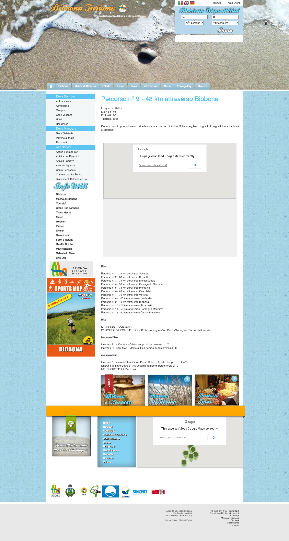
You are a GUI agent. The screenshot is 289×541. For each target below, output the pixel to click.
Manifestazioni (64, 248)
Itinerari (60, 230)
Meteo (59, 217)
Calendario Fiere (65, 253)
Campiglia (109, 430)
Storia (167, 86)
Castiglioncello (111, 438)
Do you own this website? (172, 437)
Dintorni (202, 86)
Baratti (107, 422)
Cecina (107, 442)
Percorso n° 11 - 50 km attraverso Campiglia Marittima (132, 308)
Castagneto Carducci (115, 434)
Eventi (120, 86)
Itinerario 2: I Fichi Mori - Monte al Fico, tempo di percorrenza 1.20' (139, 347)
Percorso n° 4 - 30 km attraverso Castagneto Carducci (132, 284)
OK (214, 437)
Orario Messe (63, 212)
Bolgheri (107, 426)
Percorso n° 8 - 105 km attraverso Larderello (126, 298)
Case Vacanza (64, 114)
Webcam (61, 221)
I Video (60, 226)
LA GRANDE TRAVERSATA (116, 326)
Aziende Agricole (65, 165)
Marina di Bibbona (85, 86)
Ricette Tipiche (64, 244)
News (134, 86)
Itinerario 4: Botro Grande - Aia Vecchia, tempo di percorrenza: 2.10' (140, 365)
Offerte (106, 86)
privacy (235, 525)
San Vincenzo (111, 450)
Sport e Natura (64, 239)
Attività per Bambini (67, 156)
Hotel (59, 119)
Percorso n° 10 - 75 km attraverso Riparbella (126, 305)
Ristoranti (61, 142)
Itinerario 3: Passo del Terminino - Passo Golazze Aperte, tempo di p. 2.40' (144, 362)
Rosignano (109, 446)
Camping (61, 110)
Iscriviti (217, 2)
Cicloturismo (63, 235)
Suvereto (108, 458)
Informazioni (150, 86)
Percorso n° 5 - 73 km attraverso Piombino (125, 287)
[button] (184, 463)
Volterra (107, 462)
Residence (62, 123)
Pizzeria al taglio (65, 137)
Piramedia (232, 511)
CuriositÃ (61, 203)
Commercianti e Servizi (69, 174)
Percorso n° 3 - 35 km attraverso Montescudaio (128, 280)
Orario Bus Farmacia (67, 207)
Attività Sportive (65, 160)
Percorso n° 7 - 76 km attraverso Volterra (124, 294)
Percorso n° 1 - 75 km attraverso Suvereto (125, 273)
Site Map (234, 515)
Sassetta (108, 454)
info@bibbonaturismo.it (228, 513)
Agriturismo (62, 105)
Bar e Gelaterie (64, 133)
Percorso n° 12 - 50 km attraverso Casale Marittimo (130, 312)
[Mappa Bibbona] (71, 355)
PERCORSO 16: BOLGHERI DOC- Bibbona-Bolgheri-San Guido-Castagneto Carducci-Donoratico (156, 330)
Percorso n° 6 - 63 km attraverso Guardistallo (127, 291)
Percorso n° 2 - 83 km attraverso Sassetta (125, 277)
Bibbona (63, 86)
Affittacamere (63, 101)
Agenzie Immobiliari (67, 151)
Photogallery (184, 86)
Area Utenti (234, 2)
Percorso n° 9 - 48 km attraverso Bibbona (125, 301)
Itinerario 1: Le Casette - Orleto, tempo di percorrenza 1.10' (135, 344)
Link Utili (61, 257)
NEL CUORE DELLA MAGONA (118, 369)
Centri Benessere (66, 169)
